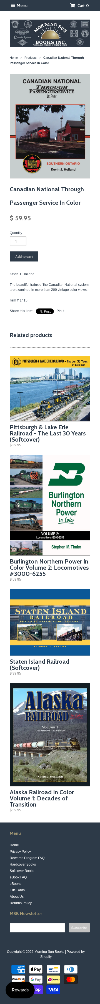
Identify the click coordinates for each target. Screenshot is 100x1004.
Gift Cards (17, 890)
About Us (17, 897)
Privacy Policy (20, 852)
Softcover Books (22, 871)
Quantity (16, 233)
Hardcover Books (23, 864)
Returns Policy (21, 903)
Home (14, 845)
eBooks (15, 884)
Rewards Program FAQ (27, 858)
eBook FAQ (18, 877)
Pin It (60, 311)
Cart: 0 (83, 5)
